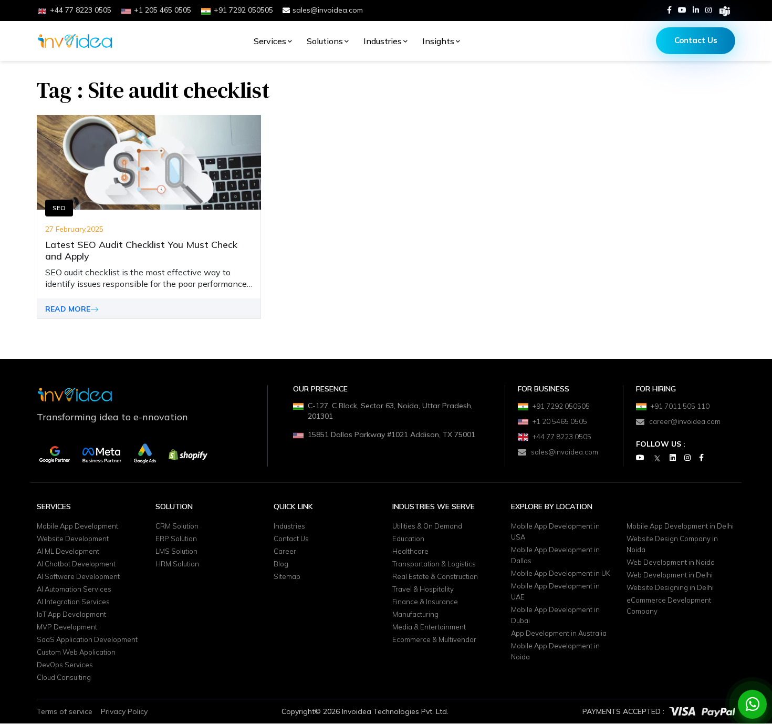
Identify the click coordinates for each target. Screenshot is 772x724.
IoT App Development (71, 615)
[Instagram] (708, 10)
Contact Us (695, 40)
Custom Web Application (76, 652)
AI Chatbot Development (76, 564)
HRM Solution (177, 564)
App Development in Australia (559, 633)
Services (270, 41)
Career (285, 551)
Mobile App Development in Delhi (680, 526)
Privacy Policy (124, 711)
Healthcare (410, 551)
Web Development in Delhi (670, 575)
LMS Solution (176, 551)
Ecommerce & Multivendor (434, 640)
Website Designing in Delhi (670, 588)
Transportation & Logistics (434, 564)
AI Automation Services (74, 589)
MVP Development (67, 627)
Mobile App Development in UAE (555, 592)
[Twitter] (657, 458)
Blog (281, 564)
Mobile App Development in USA (555, 532)
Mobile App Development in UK (560, 574)
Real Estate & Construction (435, 577)
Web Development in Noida (671, 562)
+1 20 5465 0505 (560, 421)
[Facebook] (669, 10)
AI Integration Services (73, 602)
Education (408, 539)
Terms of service (64, 711)
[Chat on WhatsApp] (752, 704)
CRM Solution (177, 526)
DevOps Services (65, 665)
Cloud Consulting (64, 678)
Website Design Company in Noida (672, 544)
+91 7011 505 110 (680, 406)
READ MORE (67, 309)
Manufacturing (415, 615)
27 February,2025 (74, 229)
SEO (59, 208)
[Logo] (75, 41)
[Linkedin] (696, 10)
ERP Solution (176, 539)
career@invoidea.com (685, 421)
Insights (438, 41)
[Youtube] (682, 10)
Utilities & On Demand (427, 526)
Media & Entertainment (429, 627)
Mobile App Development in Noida (555, 651)
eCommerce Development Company (669, 606)
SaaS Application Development (87, 640)
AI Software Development (78, 577)
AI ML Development (68, 551)
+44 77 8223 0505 (562, 436)
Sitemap (287, 577)
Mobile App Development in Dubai (555, 615)
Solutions (325, 41)
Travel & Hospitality (423, 589)
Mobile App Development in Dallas (555, 555)
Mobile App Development (77, 526)
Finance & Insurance (425, 602)
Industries (382, 41)
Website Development (73, 539)
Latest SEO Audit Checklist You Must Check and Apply (141, 250)
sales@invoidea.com (328, 10)
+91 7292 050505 (561, 406)
